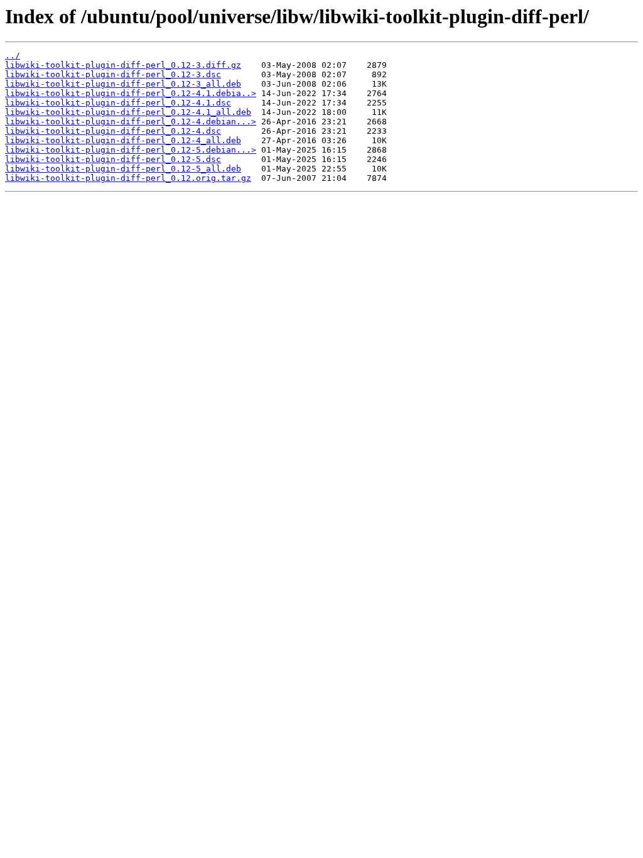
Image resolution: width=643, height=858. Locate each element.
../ (12, 55)
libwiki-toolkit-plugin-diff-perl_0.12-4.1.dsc (118, 102)
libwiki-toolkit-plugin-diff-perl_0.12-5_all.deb (123, 168)
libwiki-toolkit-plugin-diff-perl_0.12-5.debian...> (130, 150)
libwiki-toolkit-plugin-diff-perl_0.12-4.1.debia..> (130, 93)
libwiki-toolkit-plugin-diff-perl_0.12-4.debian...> (130, 121)
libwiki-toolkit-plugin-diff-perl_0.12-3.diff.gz (123, 65)
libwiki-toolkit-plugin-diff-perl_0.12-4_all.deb (123, 140)
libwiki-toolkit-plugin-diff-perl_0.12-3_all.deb (123, 84)
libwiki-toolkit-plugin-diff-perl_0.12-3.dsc (113, 74)
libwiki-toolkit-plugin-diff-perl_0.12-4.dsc (113, 131)
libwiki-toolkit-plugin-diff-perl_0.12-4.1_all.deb (128, 112)
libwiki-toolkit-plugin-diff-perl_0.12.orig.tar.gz (128, 178)
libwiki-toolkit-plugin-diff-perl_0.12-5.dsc (113, 159)
